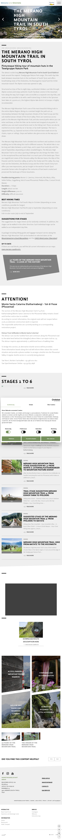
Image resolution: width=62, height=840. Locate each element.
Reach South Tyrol (6, 812)
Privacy (44, 800)
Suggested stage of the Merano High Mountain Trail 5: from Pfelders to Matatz (40, 519)
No (57, 759)
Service (34, 809)
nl (57, 834)
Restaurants (4, 822)
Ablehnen (11, 438)
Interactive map (36, 816)
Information (5, 818)
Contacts (45, 786)
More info (16, 272)
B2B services (46, 790)
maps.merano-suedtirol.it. (11, 249)
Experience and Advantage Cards (10, 814)
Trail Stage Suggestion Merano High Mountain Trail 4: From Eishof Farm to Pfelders (40, 493)
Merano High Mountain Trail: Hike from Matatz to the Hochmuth (41, 543)
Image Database (47, 782)
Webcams (34, 814)
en (54, 834)
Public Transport (5, 824)
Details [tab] (31, 404)
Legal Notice (38, 800)
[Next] (58, 19)
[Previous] (3, 19)
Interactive (5, 809)
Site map (50, 800)
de (49, 834)
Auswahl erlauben (31, 438)
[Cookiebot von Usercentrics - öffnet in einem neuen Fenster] (53, 400)
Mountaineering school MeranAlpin (15, 238)
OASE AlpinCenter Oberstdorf (46, 238)
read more (30, 388)
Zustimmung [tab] (10, 404)
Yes (51, 759)
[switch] (23, 432)
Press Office (46, 778)
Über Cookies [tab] (51, 404)
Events (3, 820)
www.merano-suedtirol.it (32, 644)
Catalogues (35, 812)
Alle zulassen (50, 438)
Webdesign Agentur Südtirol (4, 835)
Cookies (32, 800)
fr (59, 834)
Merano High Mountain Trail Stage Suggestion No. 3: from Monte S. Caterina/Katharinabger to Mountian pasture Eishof (41, 466)
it (52, 834)
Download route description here (31, 640)
